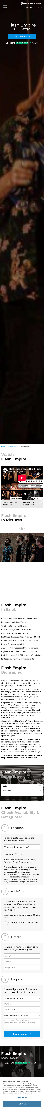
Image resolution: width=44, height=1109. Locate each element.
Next (41, 501)
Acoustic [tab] (7, 791)
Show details (22, 1097)
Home (3, 446)
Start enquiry (21, 36)
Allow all (22, 1104)
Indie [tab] (5, 786)
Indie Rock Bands (13, 446)
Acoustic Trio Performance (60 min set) (21, 923)
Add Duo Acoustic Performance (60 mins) (22, 916)
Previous (3, 501)
